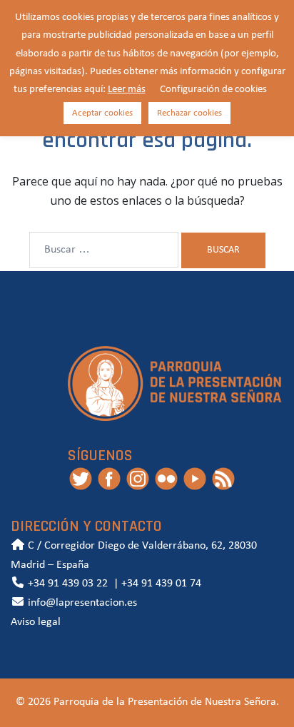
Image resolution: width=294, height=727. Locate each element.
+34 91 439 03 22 (66, 583)
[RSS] (223, 478)
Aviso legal (36, 622)
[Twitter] (80, 478)
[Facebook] (109, 478)
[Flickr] (166, 478)
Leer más (127, 89)
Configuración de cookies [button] (213, 89)
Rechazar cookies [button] (189, 113)
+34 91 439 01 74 (161, 583)
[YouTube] (195, 478)
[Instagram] (138, 478)
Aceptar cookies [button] (102, 113)
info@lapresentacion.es (81, 603)
